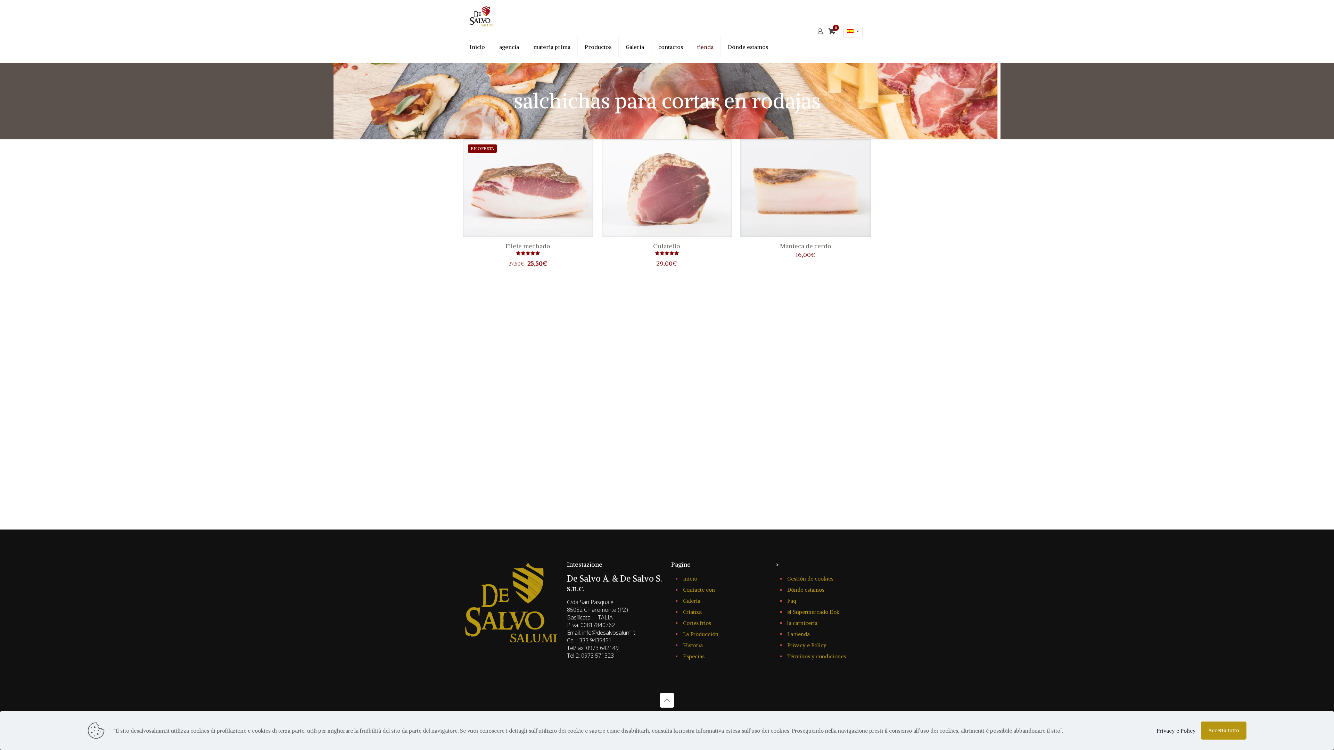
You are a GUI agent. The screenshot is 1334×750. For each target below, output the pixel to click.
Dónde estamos (805, 589)
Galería (691, 601)
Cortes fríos (697, 623)
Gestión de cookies (810, 578)
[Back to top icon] (667, 700)
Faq (791, 601)
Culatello (666, 246)
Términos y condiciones (816, 656)
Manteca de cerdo (805, 246)
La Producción (700, 634)
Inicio (690, 578)
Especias (694, 656)
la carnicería (802, 623)
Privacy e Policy (806, 645)
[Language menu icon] (853, 31)
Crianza (692, 612)
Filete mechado (527, 246)
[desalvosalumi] (482, 15)
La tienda (798, 634)
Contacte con (699, 589)
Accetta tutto (1223, 730)
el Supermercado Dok (813, 612)
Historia (693, 645)
